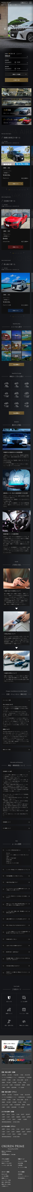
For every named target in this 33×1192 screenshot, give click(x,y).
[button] (6, 189)
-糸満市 (3, 1117)
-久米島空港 (28, 1077)
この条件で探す (16, 80)
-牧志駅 (19, 1082)
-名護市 (12, 1117)
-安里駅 (24, 1082)
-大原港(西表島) (21, 1077)
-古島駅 (10, 1085)
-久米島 (17, 1114)
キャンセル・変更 (6, 1180)
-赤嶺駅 (9, 1080)
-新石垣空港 (27, 1075)
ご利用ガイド (5, 1186)
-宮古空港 (9, 1075)
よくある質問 (5, 1176)
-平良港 (21, 1075)
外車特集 (20, 1165)
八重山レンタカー (7, 234)
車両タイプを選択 (16, 74)
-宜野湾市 (29, 1117)
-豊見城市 (28, 1114)
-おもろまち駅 (5, 1085)
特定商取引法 (21, 1178)
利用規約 (20, 1174)
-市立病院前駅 (17, 1085)
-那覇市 (3, 1114)
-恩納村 (13, 1119)
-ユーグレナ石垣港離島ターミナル (9, 1077)
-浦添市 (22, 1114)
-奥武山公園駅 (20, 1080)
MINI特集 (20, 1163)
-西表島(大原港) (16, 1122)
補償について (5, 1178)
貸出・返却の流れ (6, 1182)
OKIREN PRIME (6, 2)
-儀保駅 (23, 1085)
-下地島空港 (15, 1075)
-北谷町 (8, 1117)
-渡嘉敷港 (4, 1080)
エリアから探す (5, 1161)
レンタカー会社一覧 (7, 1165)
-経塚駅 (8, 1087)
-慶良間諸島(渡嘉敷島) (6, 1122)
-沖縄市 (3, 1119)
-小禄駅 (13, 1080)
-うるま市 (8, 1119)
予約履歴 (16, 708)
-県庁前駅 (8, 1082)
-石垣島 (12, 1114)
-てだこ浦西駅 (21, 1087)
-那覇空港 (4, 1075)
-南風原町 (18, 1117)
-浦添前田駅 (13, 1087)
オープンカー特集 (22, 1167)
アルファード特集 (22, 1161)
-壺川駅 (26, 1080)
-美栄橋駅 (14, 1082)
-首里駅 (28, 1085)
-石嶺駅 (3, 1087)
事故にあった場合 (6, 1184)
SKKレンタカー (6, 297)
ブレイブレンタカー (7, 170)
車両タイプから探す (7, 1163)
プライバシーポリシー (23, 1176)
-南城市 (23, 1117)
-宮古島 (8, 1114)
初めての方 (4, 1174)
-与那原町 (25, 1119)
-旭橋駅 (3, 1082)
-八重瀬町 (19, 1119)
